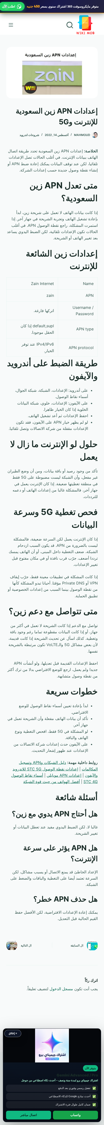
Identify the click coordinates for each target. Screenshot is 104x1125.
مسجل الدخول (61, 988)
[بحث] (70, 25)
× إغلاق (13, 1033)
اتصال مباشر (28, 1115)
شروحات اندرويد (29, 135)
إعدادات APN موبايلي (64, 775)
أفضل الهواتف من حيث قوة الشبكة (51, 781)
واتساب (75, 1115)
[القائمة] (11, 25)
